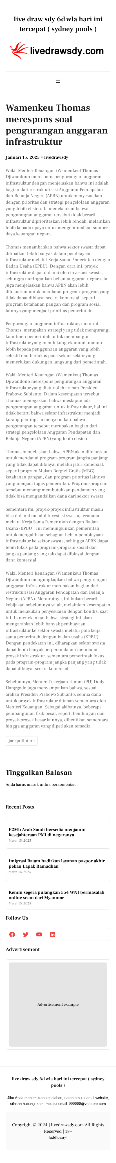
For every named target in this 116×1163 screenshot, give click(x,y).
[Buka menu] (58, 80)
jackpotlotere (22, 740)
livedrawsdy (56, 157)
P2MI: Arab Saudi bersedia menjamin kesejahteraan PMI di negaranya (47, 832)
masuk (33, 784)
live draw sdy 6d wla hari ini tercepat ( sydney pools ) (58, 1082)
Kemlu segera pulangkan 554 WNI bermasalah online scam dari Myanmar (56, 895)
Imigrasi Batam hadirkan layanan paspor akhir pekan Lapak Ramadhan (57, 863)
